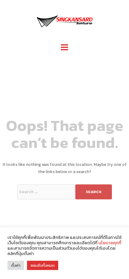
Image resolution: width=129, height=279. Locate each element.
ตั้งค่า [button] (15, 265)
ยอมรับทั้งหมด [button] (43, 265)
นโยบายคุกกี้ (109, 242)
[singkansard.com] (64, 20)
